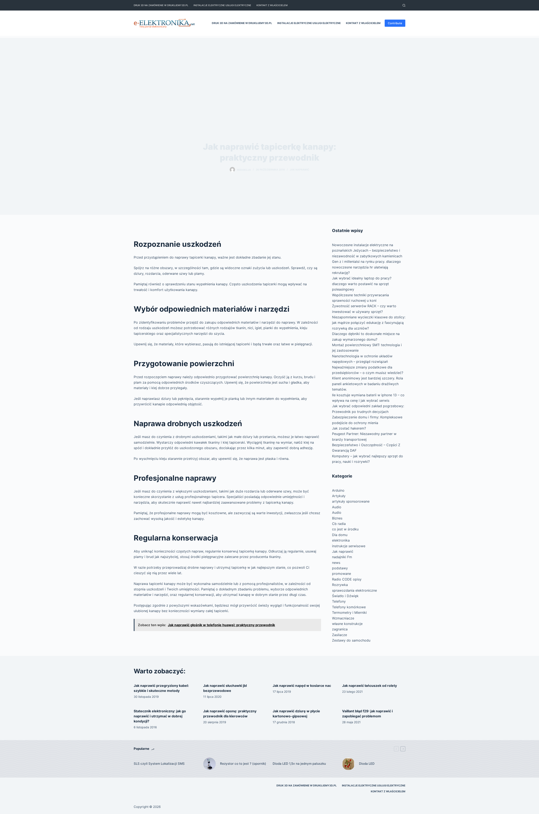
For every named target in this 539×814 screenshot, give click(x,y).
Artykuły (339, 496)
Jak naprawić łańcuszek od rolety (369, 685)
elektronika (341, 540)
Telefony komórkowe (349, 607)
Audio (336, 507)
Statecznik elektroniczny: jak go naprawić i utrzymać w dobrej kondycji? (160, 716)
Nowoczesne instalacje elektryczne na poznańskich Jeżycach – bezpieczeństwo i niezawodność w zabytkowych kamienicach (367, 250)
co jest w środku (345, 529)
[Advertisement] (269, 67)
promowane (341, 573)
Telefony (339, 601)
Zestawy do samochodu (351, 640)
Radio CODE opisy (347, 579)
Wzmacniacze (343, 618)
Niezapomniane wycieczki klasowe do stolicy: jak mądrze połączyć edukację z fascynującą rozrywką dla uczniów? (368, 322)
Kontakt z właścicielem (272, 5)
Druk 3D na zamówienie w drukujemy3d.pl (161, 5)
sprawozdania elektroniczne (354, 590)
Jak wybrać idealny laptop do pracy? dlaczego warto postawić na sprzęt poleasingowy (361, 283)
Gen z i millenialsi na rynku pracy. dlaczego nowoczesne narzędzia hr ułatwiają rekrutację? (366, 267)
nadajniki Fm (342, 557)
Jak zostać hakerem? (349, 428)
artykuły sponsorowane (351, 501)
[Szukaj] (404, 5)
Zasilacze (339, 635)
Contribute (395, 23)
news (336, 562)
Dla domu (339, 535)
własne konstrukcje (347, 624)
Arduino (338, 490)
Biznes (337, 518)
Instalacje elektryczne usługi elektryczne (222, 5)
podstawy (340, 568)
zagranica (340, 629)
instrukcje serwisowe (348, 546)
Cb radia (339, 524)
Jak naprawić (299, 169)
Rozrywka (340, 585)
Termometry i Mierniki (349, 612)
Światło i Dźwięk (345, 596)
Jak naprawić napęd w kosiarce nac (302, 685)
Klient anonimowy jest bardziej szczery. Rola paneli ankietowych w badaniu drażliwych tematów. (367, 383)
